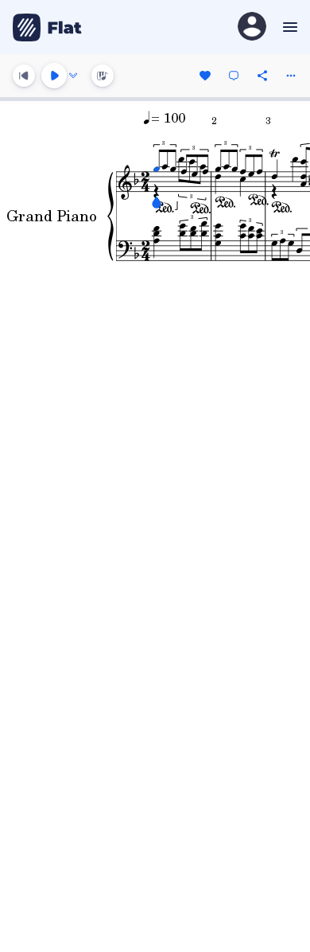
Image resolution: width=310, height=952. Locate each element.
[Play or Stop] (54, 75)
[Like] (205, 75)
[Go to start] (24, 75)
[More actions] (291, 75)
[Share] (262, 75)
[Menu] (288, 27)
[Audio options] (73, 75)
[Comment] (233, 75)
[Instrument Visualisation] (102, 75)
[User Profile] (252, 27)
